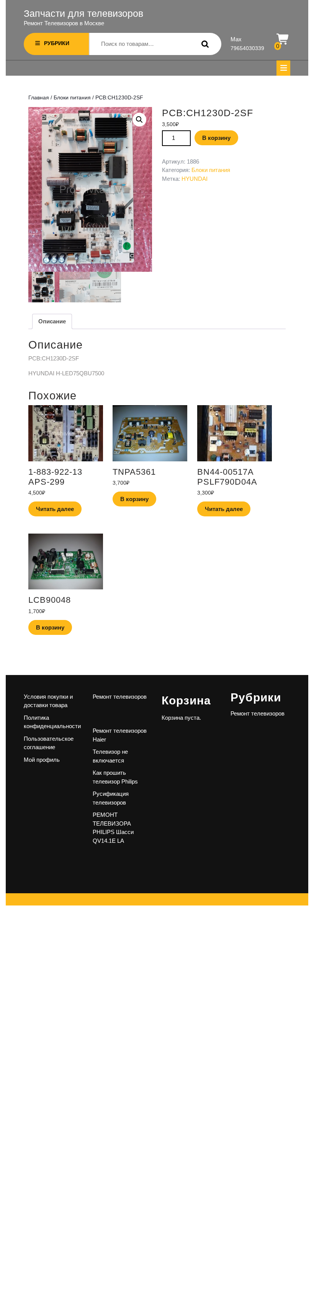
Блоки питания (72, 98)
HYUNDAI (195, 178)
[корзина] (283, 39)
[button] (139, 120)
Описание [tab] (52, 321)
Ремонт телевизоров (120, 696)
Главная (38, 98)
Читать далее (55, 509)
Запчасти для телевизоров (83, 13)
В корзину (216, 138)
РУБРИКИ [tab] (56, 43)
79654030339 (247, 48)
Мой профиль (42, 759)
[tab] (283, 68)
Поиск (203, 44)
